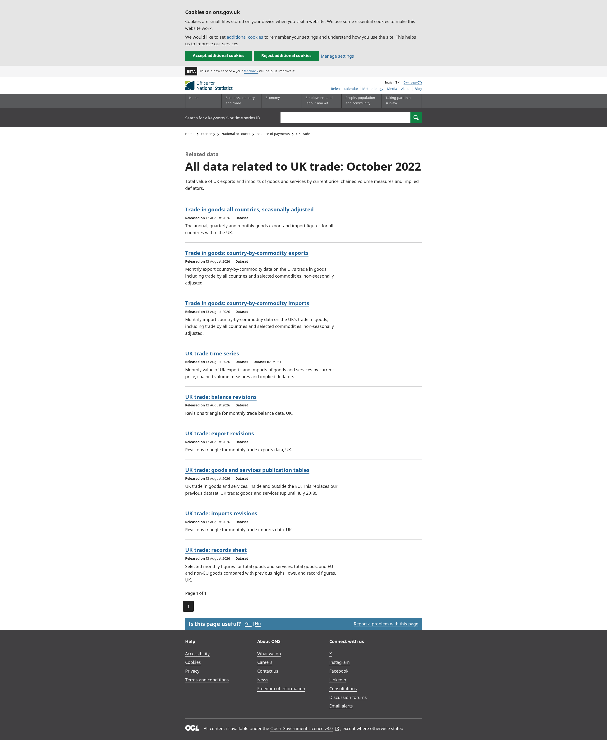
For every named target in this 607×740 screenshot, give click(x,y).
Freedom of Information (281, 688)
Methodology (372, 88)
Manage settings (337, 56)
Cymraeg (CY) (413, 82)
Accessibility (197, 653)
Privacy (192, 671)
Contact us (267, 671)
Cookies (193, 662)
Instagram (339, 662)
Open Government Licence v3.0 (301, 728)
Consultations (343, 688)
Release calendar (344, 88)
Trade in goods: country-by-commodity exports (246, 252)
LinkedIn (337, 680)
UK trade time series (212, 353)
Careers (264, 662)
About (406, 88)
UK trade (303, 133)
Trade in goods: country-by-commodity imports (247, 303)
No (258, 623)
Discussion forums (348, 697)
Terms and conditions (207, 680)
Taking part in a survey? (398, 100)
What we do (269, 653)
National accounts (235, 133)
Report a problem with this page (386, 624)
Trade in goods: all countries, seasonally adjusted (249, 209)
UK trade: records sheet (216, 549)
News (262, 680)
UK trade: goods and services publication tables (247, 469)
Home (193, 97)
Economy (208, 133)
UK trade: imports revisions (221, 513)
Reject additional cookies (286, 55)
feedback (251, 71)
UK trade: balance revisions (221, 396)
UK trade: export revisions (219, 433)
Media (392, 88)
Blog (418, 88)
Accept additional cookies (218, 55)
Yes (248, 623)
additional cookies (245, 37)
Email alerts (341, 706)
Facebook (338, 671)
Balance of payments (273, 133)
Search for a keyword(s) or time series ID (222, 118)
